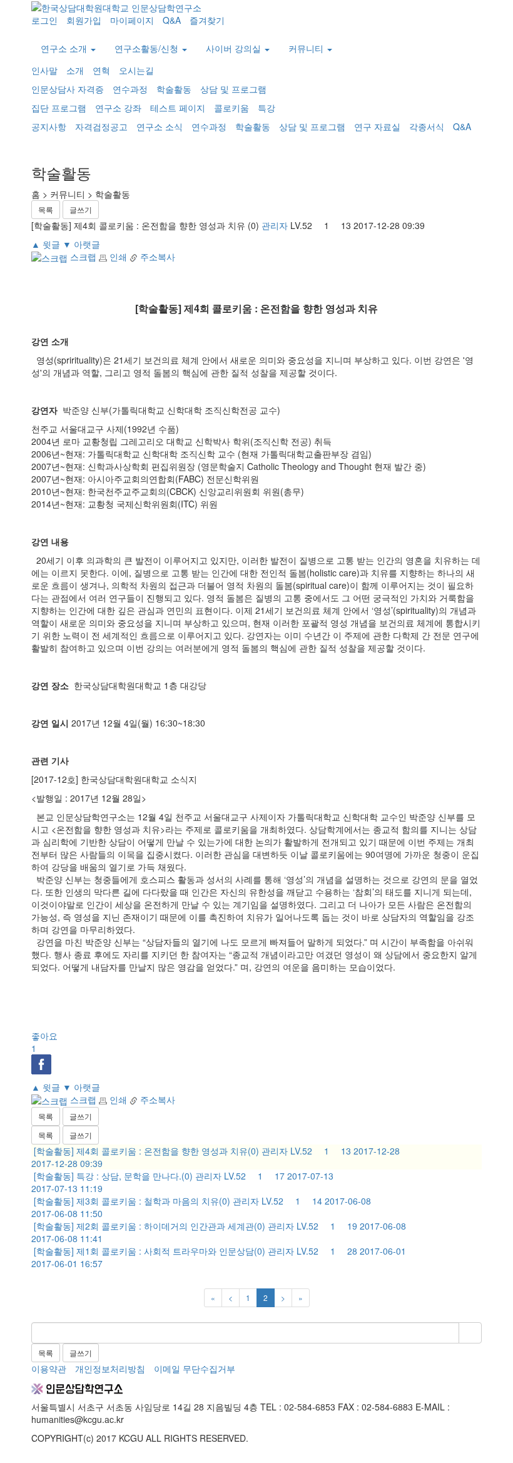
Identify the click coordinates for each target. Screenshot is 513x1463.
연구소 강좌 (118, 107)
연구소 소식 (159, 126)
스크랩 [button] (82, 256)
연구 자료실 (377, 126)
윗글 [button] (45, 244)
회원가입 (83, 20)
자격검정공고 (101, 126)
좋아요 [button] (44, 1041)
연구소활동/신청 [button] (147, 48)
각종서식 (426, 126)
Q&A (172, 20)
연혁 (101, 70)
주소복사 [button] (156, 256)
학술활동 (173, 89)
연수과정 (130, 89)
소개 (75, 70)
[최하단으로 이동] (44, 1456)
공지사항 (48, 126)
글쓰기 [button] (80, 209)
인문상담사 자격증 (67, 89)
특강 (266, 107)
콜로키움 (231, 107)
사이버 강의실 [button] (234, 48)
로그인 (44, 20)
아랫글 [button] (81, 244)
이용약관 (48, 1368)
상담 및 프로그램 (233, 89)
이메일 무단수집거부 (194, 1368)
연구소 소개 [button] (65, 48)
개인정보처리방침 (110, 1368)
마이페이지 (132, 20)
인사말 (44, 70)
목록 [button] (45, 209)
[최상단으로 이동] (34, 1456)
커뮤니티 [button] (307, 48)
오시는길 (136, 70)
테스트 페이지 (177, 107)
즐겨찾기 (207, 20)
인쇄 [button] (117, 256)
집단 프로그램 (58, 107)
